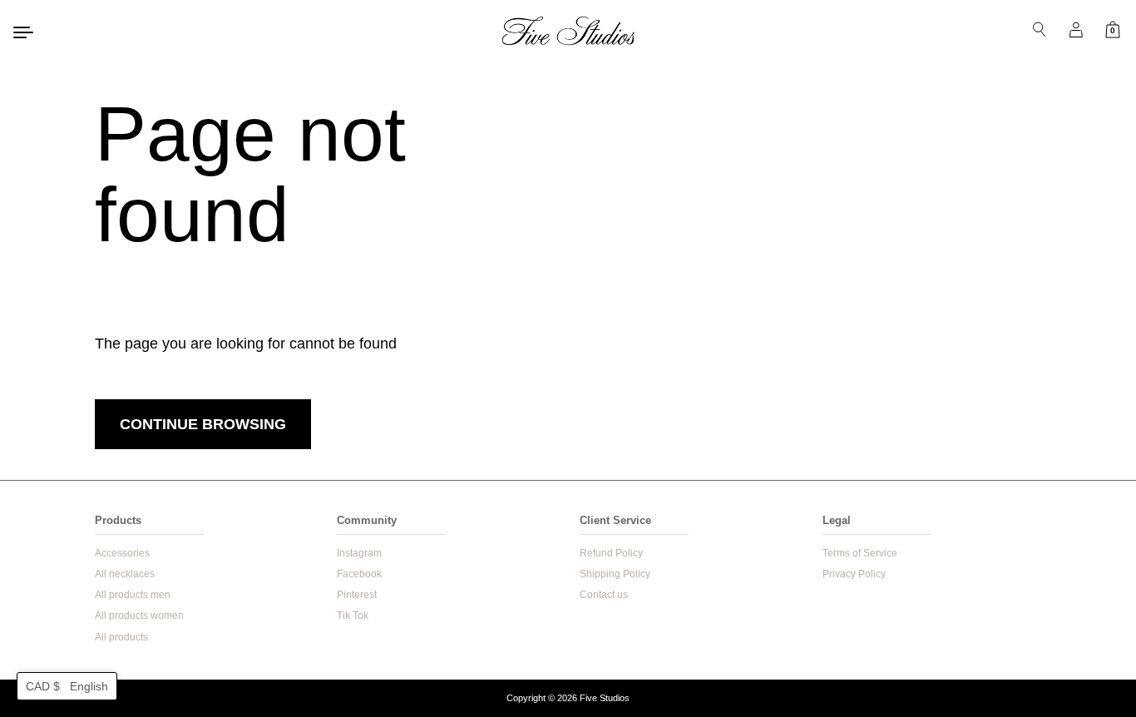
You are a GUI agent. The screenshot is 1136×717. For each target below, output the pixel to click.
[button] (66, 686)
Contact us (604, 595)
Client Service (615, 520)
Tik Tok (352, 615)
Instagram (359, 553)
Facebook (359, 574)
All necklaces (125, 574)
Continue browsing (203, 424)
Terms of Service (859, 553)
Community (367, 520)
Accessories (122, 553)
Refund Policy (611, 553)
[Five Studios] (568, 30)
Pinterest (357, 595)
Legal (836, 520)
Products (118, 520)
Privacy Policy (854, 574)
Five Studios (605, 698)
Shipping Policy (615, 574)
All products (121, 637)
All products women (139, 615)
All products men (132, 595)
